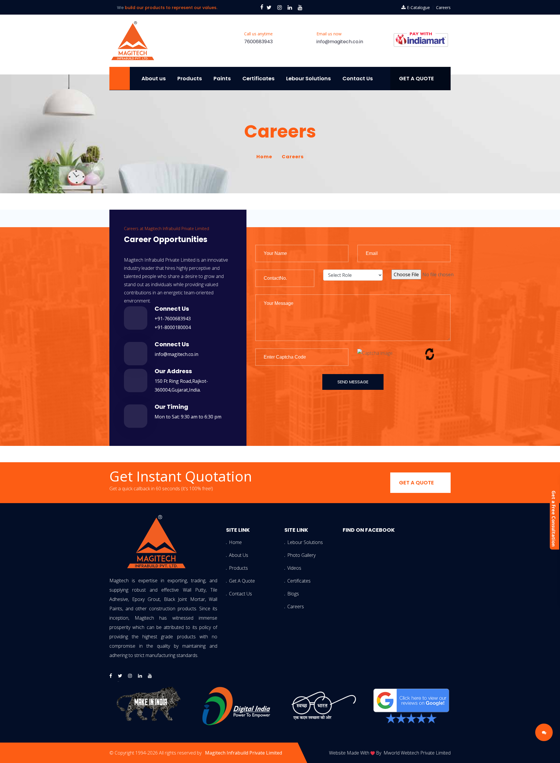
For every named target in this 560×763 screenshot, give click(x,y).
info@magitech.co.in (339, 41)
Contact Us (357, 78)
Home (264, 156)
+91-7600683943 (173, 318)
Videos (294, 568)
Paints (222, 78)
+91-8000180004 (173, 327)
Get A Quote (237, 581)
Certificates (258, 78)
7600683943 (258, 41)
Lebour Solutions (308, 78)
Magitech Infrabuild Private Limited (243, 753)
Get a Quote (416, 78)
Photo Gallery (296, 555)
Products (189, 78)
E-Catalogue (418, 7)
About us (153, 78)
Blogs (293, 593)
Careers (443, 7)
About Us (237, 555)
